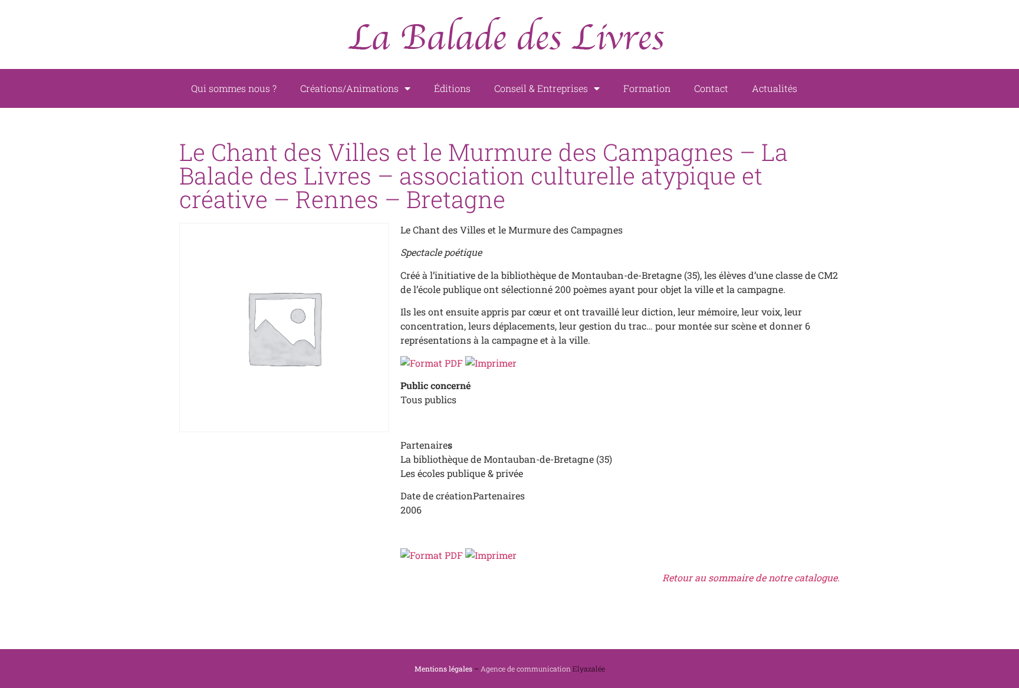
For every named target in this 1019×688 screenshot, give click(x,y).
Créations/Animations (349, 88)
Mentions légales (443, 668)
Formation (646, 88)
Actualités (774, 88)
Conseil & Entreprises (541, 88)
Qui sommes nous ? (234, 88)
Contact (711, 88)
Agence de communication (526, 668)
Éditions (452, 88)
